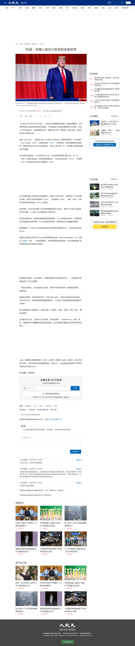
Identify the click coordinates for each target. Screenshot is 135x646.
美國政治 (34, 44)
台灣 (47, 8)
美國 (26, 8)
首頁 (6, 8)
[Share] (17, 528)
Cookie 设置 (67, 642)
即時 (13, 8)
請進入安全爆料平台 (105, 145)
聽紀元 (75, 8)
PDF (51, 143)
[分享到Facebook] (21, 116)
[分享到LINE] (26, 116)
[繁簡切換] (50, 116)
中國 (20, 8)
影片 (67, 8)
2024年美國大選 (42, 410)
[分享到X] (31, 116)
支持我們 (104, 226)
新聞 (21, 44)
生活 (109, 8)
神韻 (116, 8)
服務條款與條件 (59, 397)
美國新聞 (27, 44)
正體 (22, 2)
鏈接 (25, 241)
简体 (25, 2)
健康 (60, 8)
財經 (82, 8)
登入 (128, 2)
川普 (35, 406)
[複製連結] (36, 116)
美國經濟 (28, 406)
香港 (54, 8)
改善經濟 (48, 406)
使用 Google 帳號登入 (52, 393)
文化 (103, 8)
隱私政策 (66, 397)
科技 (89, 8)
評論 (40, 8)
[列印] (40, 116)
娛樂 (96, 8)
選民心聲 (53, 410)
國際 (33, 8)
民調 (55, 406)
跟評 (79, 460)
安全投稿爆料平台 (56, 419)
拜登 (40, 406)
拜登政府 (32, 410)
